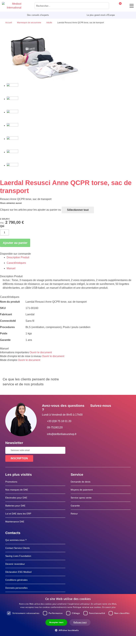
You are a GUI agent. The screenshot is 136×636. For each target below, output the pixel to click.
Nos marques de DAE (16, 489)
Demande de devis (80, 481)
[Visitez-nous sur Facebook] (93, 413)
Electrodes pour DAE (16, 497)
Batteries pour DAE (15, 505)
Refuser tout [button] (80, 622)
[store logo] (11, 6)
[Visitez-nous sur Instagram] (112, 413)
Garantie (75, 505)
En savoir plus (109, 607)
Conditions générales (16, 580)
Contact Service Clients (17, 548)
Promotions (11, 481)
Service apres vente (81, 497)
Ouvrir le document (41, 352)
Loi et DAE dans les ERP (18, 513)
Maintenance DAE (14, 521)
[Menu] (131, 5)
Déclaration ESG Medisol (18, 572)
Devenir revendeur (15, 564)
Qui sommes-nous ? (16, 540)
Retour (74, 513)
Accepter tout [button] (56, 622)
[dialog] (68, 615)
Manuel (11, 268)
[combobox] (71, 5)
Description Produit (18, 257)
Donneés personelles (16, 588)
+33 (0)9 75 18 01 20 (59, 421)
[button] (68, 630)
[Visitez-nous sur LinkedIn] (103, 413)
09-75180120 (55, 427)
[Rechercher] (105, 6)
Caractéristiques (16, 262)
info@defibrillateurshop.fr (61, 434)
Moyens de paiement (82, 489)
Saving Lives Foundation (18, 556)
